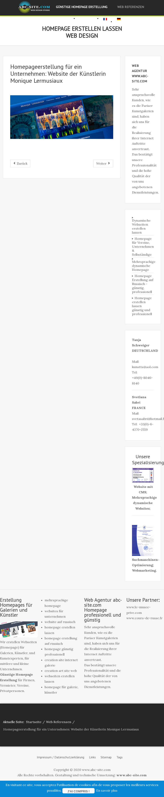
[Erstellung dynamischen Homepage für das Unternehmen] (61, 117)
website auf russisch (60, 622)
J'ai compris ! (78, 791)
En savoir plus (106, 790)
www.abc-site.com (131, 775)
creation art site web (61, 671)
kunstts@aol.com (145, 367)
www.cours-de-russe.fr (144, 618)
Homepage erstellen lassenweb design (82, 32)
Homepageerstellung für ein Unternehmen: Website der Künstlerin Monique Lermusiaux (58, 73)
